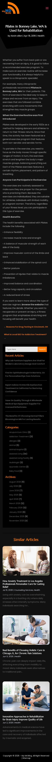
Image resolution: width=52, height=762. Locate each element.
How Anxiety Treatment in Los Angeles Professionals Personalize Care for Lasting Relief (23, 584)
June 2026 (14, 490)
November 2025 (16, 520)
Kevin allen (16, 35)
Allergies (13, 441)
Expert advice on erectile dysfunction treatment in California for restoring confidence (23, 388)
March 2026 (14, 503)
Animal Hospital (16, 449)
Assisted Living (16, 453)
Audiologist (14, 462)
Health (40, 35)
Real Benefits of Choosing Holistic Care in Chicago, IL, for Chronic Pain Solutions (24, 652)
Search (42, 349)
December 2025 (16, 516)
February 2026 (16, 507)
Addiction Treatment (19, 436)
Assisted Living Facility (19, 458)
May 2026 (13, 495)
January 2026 (15, 512)
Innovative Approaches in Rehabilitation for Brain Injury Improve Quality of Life (23, 718)
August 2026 (15, 482)
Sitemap (27, 758)
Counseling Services (23, 590)
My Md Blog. (27, 755)
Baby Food (14, 471)
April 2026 (13, 499)
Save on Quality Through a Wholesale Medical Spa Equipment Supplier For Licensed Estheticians (23, 403)
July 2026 (13, 486)
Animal (12, 445)
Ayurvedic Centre (17, 466)
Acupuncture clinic (18, 432)
